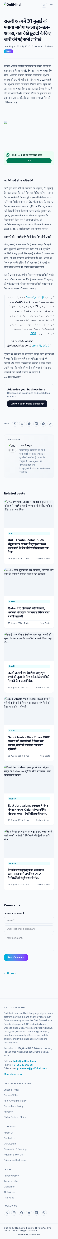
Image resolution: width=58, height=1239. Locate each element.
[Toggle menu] (51, 5)
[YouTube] (29, 1213)
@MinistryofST (35, 297)
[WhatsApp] (44, 1213)
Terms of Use (11, 1181)
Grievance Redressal (15, 1160)
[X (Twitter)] (7, 1213)
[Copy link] (50, 424)
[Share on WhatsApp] (15, 424)
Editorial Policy (11, 1089)
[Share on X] (22, 424)
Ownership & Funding (15, 1149)
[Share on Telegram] (43, 424)
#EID (33, 333)
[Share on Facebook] (29, 424)
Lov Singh (9, 46)
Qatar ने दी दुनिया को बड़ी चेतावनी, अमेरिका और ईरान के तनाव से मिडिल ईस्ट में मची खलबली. (28, 612)
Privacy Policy (11, 1175)
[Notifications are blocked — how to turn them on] (44, 5)
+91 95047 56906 (22, 1064)
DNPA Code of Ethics (15, 1117)
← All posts (10, 973)
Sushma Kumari (43, 558)
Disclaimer (9, 1186)
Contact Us (9, 1138)
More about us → (13, 1074)
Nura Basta (45, 623)
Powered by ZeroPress (29, 1234)
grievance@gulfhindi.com (32, 1068)
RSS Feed (9, 1197)
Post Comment (16, 957)
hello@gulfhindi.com (25, 1061)
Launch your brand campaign (27, 403)
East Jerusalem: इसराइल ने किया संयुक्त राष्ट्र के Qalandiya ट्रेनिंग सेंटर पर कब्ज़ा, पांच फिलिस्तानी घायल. (28, 809)
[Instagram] (14, 1213)
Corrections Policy (13, 1106)
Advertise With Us (13, 1154)
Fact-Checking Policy (15, 1100)
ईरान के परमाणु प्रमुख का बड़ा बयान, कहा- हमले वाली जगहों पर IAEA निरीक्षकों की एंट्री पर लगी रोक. (26, 874)
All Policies (9, 1192)
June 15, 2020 (40, 345)
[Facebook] (21, 1213)
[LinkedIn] (36, 1213)
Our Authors (10, 1143)
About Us (9, 1132)
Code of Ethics (11, 1095)
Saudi (8, 51)
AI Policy (8, 1111)
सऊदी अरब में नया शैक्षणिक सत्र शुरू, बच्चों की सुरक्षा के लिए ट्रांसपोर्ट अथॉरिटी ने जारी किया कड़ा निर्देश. (28, 676)
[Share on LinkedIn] (36, 424)
